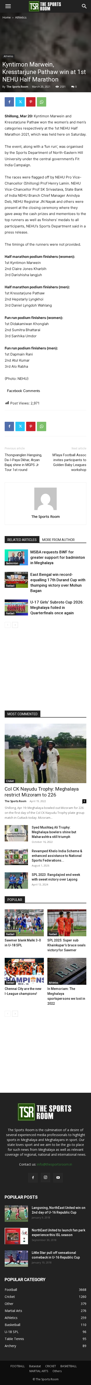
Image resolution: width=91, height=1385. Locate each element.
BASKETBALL (68, 1366)
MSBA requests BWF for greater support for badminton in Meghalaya (57, 557)
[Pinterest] (30, 102)
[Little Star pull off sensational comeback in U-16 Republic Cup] (16, 1258)
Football (10, 585)
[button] (7, 6)
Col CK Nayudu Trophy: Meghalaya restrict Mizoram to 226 (42, 792)
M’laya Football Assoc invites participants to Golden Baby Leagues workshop (69, 462)
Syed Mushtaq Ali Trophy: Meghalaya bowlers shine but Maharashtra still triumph (54, 832)
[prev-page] (7, 625)
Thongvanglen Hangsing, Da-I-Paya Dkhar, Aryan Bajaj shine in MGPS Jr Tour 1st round (23, 462)
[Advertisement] (45, 68)
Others (57, 1371)
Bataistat (35, 1366)
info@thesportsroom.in (54, 1164)
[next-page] (15, 625)
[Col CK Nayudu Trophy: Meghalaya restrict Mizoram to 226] (45, 753)
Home (7, 17)
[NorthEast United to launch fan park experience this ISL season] (16, 1236)
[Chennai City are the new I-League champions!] (24, 971)
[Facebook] (9, 102)
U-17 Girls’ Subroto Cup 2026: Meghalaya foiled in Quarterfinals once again (57, 607)
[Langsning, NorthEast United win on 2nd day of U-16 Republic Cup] (16, 1213)
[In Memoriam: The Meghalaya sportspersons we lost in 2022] (67, 971)
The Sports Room (45, 516)
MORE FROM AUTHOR (58, 540)
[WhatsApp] (41, 102)
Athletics (20, 17)
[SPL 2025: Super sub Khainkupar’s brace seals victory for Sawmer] (67, 922)
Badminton (12, 563)
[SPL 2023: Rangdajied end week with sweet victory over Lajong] (16, 880)
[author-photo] (45, 510)
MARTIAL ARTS (38, 1371)
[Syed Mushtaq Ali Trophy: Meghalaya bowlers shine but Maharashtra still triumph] (16, 833)
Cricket (10, 781)
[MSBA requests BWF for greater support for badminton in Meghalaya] (16, 557)
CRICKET (50, 1366)
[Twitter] (20, 102)
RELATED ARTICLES (22, 540)
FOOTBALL (17, 1366)
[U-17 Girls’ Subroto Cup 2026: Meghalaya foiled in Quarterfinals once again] (16, 608)
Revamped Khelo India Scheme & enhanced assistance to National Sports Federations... (57, 855)
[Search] (84, 6)
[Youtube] (58, 1177)
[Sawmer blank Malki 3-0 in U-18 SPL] (24, 922)
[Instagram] (45, 1177)
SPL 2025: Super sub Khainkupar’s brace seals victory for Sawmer (66, 945)
